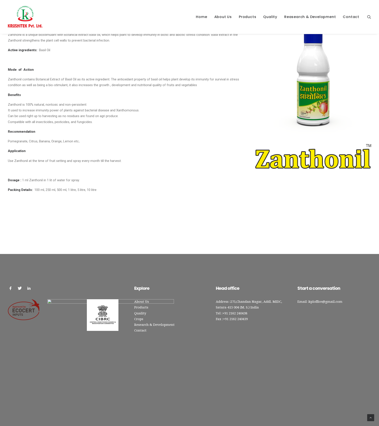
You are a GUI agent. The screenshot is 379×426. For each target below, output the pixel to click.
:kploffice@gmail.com (325, 302)
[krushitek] (25, 17)
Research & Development (154, 325)
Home (201, 16)
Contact (351, 16)
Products (247, 16)
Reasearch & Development (310, 16)
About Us (223, 16)
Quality (270, 16)
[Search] (369, 17)
